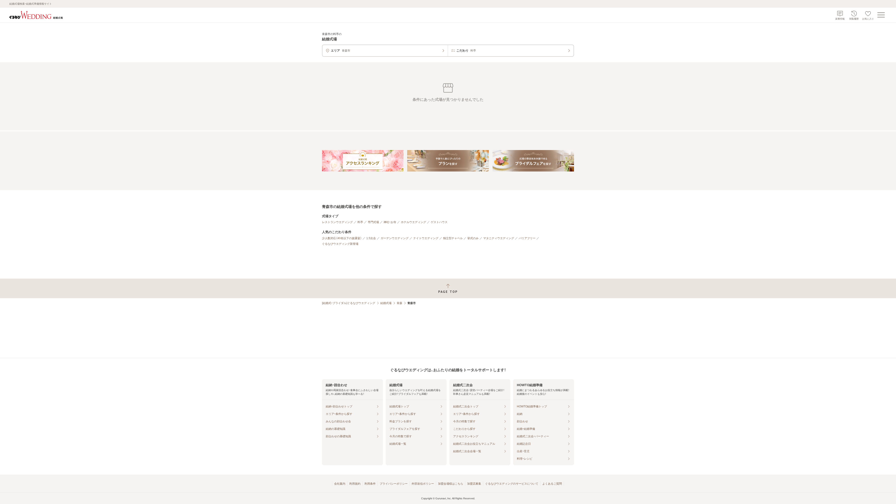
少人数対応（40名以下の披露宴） (342, 238)
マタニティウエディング (498, 238)
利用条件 (370, 483)
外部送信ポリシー (423, 483)
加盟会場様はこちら (450, 483)
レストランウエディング (337, 222)
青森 (399, 303)
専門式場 (373, 222)
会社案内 (339, 483)
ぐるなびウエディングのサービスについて (511, 483)
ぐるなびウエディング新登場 (340, 243)
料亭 (360, 222)
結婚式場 (386, 303)
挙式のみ (473, 238)
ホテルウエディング (413, 222)
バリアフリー (527, 238)
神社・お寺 (390, 222)
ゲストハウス (439, 222)
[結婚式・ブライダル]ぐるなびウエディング (348, 303)
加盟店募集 (474, 483)
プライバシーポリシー (394, 483)
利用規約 (354, 483)
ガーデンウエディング (395, 238)
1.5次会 (371, 238)
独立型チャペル (453, 238)
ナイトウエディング (425, 238)
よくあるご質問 (552, 483)
